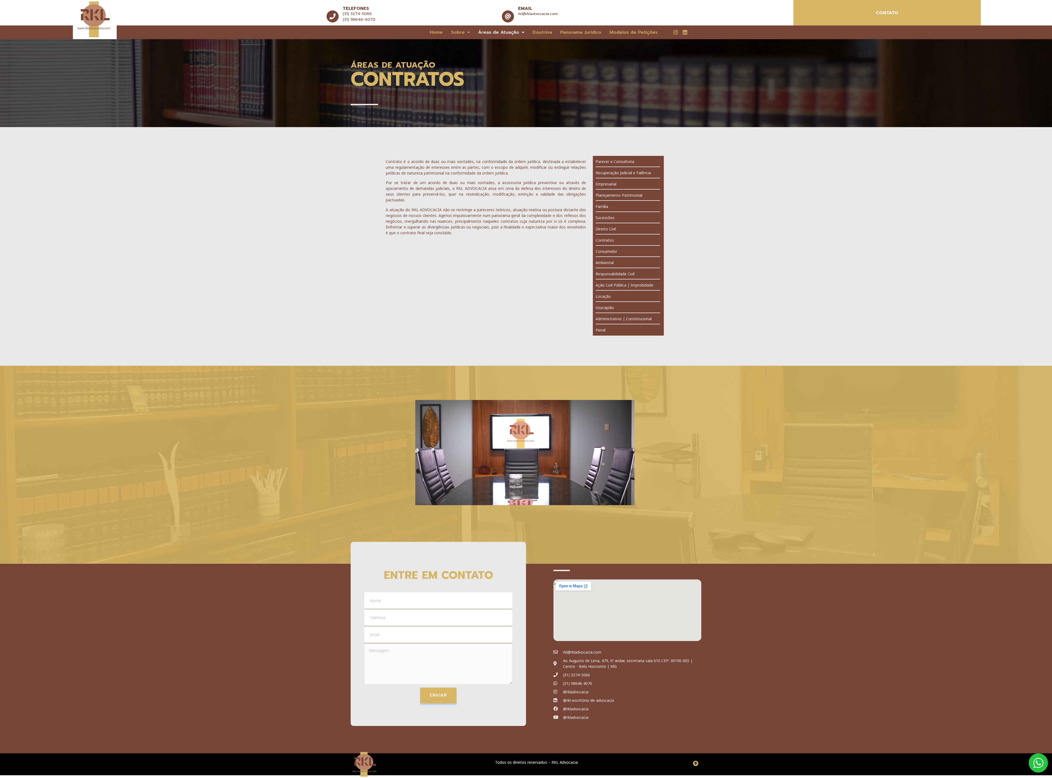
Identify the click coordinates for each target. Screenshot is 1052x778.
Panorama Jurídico (580, 32)
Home (436, 32)
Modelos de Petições (634, 32)
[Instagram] (675, 32)
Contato (887, 13)
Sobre (458, 32)
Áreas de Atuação (498, 32)
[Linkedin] (685, 32)
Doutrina (542, 32)
